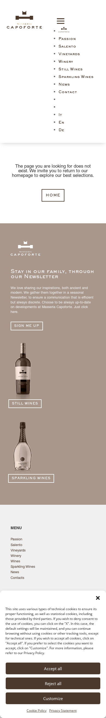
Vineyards (69, 54)
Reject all (53, 683)
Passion (67, 39)
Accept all (53, 668)
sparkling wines (31, 478)
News (64, 84)
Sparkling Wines (75, 77)
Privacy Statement (63, 710)
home (53, 195)
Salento (67, 46)
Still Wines (70, 69)
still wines (25, 403)
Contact (67, 92)
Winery (65, 62)
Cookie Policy (36, 710)
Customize (53, 698)
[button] (98, 598)
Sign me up (26, 326)
